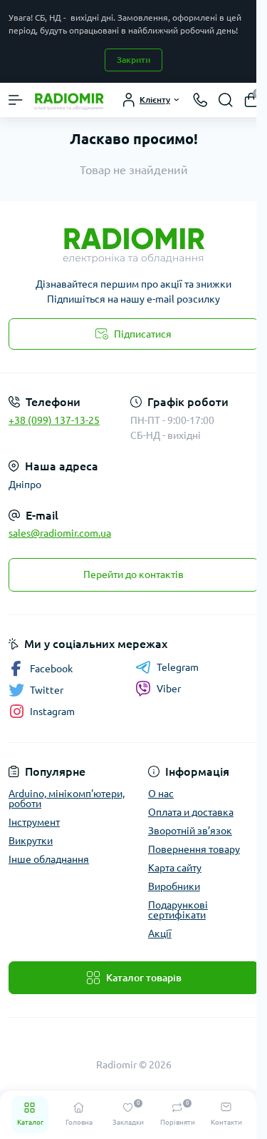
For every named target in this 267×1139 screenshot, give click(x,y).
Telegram (178, 667)
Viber (169, 688)
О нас (161, 793)
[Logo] (69, 99)
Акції (160, 933)
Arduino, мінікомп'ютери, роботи (67, 798)
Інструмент (34, 822)
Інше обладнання (49, 859)
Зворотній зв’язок (190, 830)
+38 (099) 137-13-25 (54, 420)
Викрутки (31, 840)
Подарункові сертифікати (178, 910)
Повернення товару (194, 849)
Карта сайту (174, 868)
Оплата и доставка (191, 812)
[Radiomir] (133, 241)
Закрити (133, 59)
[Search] (226, 100)
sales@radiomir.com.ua (60, 533)
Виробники (174, 886)
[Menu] (16, 100)
